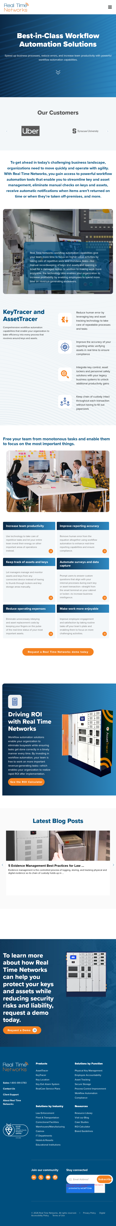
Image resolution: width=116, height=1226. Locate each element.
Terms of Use (58, 1215)
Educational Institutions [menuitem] (48, 1144)
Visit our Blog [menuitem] (82, 1117)
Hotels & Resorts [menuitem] (44, 1140)
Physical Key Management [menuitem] (88, 1070)
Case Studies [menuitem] (82, 1122)
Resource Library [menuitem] (83, 1113)
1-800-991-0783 (18, 1083)
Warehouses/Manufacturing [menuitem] (50, 1126)
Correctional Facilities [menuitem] (47, 1122)
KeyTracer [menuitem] (41, 1075)
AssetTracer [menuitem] (42, 1070)
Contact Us (9, 1088)
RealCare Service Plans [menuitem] (48, 1088)
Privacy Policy (89, 1213)
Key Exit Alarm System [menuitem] (47, 1084)
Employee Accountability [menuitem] (88, 1075)
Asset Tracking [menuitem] (82, 1079)
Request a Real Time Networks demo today (58, 652)
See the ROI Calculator (26, 782)
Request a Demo (19, 1030)
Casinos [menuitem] (40, 1131)
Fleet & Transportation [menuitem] (47, 1117)
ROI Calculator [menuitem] (82, 1126)
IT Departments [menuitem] (44, 1135)
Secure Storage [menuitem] (83, 1084)
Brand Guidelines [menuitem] (84, 1131)
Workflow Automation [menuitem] (86, 1093)
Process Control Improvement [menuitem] (90, 1088)
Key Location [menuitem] (42, 1079)
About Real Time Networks (12, 1102)
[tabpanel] (58, 480)
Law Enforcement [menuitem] (45, 1113)
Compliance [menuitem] (81, 1097)
